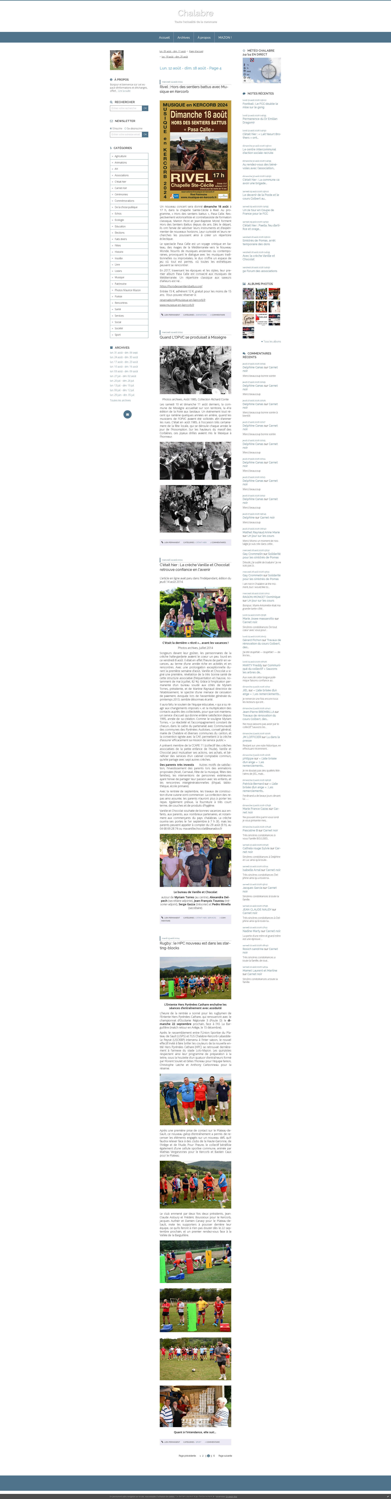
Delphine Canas (253, 367)
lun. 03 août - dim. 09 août (124, 371)
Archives (183, 37)
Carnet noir (121, 188)
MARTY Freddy (252, 665)
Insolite (119, 258)
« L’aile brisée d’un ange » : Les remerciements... (260, 762)
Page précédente (187, 1456)
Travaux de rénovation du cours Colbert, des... (262, 643)
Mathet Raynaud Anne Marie (261, 532)
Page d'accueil (196, 51)
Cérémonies (121, 194)
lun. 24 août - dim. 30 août (124, 357)
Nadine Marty (251, 931)
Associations (122, 175)
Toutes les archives (120, 400)
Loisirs (118, 271)
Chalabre (195, 13)
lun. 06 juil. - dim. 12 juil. (122, 390)
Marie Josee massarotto (258, 618)
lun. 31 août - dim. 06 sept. (124, 352)
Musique (119, 277)
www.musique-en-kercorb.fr (177, 305)
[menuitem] (164, 37)
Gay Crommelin (253, 553)
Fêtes (118, 245)
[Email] (127, 414)
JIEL (245, 690)
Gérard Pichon (252, 640)
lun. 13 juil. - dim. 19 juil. (122, 385)
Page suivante (225, 1456)
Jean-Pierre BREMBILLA (258, 711)
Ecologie (119, 220)
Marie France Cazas (255, 808)
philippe (248, 758)
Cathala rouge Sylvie (256, 848)
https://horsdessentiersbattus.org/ (181, 286)
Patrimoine (120, 283)
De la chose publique (126, 207)
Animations (121, 162)
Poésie (118, 296)
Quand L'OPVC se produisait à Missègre (193, 337)
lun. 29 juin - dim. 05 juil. (122, 395)
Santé (118, 309)
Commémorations (124, 200)
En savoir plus (231, 1496)
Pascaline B (250, 830)
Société (119, 328)
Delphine (249, 517)
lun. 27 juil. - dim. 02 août (123, 376)
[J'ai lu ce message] (388, 1496)
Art (116, 168)
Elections (119, 232)
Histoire (119, 252)
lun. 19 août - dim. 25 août (175, 56)
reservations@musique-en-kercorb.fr (182, 300)
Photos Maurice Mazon (128, 290)
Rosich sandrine (253, 949)
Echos (118, 213)
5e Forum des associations (260, 271)
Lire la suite (124, 90)
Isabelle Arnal (251, 870)
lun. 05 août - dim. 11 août (173, 51)
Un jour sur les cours (260, 535)
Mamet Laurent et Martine (260, 970)
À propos (204, 37)
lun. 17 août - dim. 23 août (124, 362)
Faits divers (121, 239)
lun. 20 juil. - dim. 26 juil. (122, 380)
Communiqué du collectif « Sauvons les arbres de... (262, 669)
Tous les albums (272, 341)
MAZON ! (225, 37)
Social (118, 322)
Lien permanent (172, 315)
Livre (117, 264)
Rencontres (121, 303)
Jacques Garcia (252, 887)
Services (119, 315)
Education (120, 226)
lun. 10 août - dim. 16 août (124, 366)
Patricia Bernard (253, 783)
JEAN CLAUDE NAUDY (257, 909)
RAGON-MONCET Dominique (261, 596)
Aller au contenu (10, 2)
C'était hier (120, 181)
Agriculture (120, 156)
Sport (118, 334)
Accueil (164, 37)
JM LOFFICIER (252, 737)
